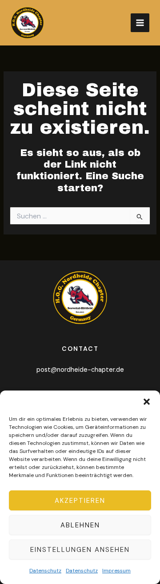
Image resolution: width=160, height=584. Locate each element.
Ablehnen (80, 525)
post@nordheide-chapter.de (80, 370)
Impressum (116, 570)
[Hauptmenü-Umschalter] (140, 22)
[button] (146, 401)
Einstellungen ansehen (80, 549)
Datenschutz (45, 570)
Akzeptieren (80, 500)
